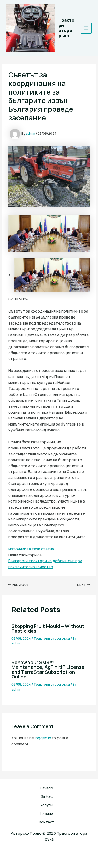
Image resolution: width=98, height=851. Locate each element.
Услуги (46, 804)
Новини (46, 813)
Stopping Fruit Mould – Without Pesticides (47, 628)
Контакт (46, 822)
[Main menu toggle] (86, 28)
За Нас (47, 796)
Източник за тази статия (31, 548)
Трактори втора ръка (66, 28)
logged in (43, 737)
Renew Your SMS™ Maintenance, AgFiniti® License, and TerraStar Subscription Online (48, 669)
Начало (46, 787)
